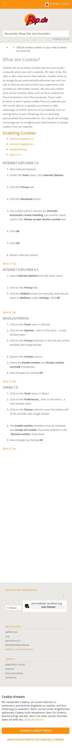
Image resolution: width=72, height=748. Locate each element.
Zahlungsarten (14, 673)
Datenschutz (12, 640)
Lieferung (10, 677)
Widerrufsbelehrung (17, 645)
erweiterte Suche (15, 664)
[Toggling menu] (5, 4)
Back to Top (9, 263)
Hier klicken (48, 607)
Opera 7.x (15, 154)
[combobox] (36, 33)
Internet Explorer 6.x (22, 144)
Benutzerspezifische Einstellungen (35, 739)
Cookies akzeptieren (36, 730)
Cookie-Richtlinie (33, 719)
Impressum (11, 632)
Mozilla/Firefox (18, 149)
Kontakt (10, 669)
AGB (7, 636)
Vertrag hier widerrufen (19, 649)
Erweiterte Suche (61, 38)
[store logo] (36, 20)
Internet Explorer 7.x (22, 138)
